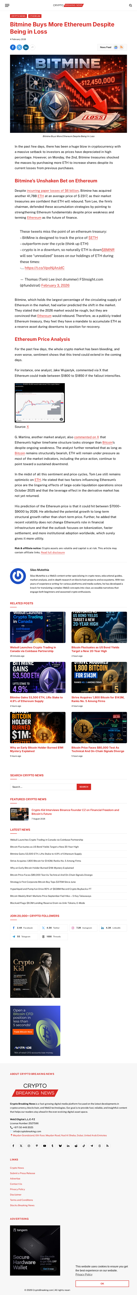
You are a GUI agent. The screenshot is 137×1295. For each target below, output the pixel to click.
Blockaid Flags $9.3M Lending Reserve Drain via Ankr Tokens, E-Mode (47, 903)
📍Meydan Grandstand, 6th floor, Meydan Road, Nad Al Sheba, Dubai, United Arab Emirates (58, 1135)
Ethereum (35, 16)
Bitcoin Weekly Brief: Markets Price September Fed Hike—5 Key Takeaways (50, 896)
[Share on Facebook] (13, 47)
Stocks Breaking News (22, 1205)
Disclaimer (15, 1194)
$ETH (93, 238)
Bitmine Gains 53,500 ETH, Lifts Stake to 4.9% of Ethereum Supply (36, 699)
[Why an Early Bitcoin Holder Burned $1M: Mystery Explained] (37, 727)
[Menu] (7, 5)
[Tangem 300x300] (35, 1274)
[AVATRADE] (35, 1055)
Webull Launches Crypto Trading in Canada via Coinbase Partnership (33, 649)
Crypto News (18, 16)
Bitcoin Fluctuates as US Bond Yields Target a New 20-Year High (95, 649)
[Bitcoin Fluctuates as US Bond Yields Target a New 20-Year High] (99, 627)
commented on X (86, 437)
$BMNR (108, 250)
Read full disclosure (53, 552)
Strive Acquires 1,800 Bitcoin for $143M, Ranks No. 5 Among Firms (98, 699)
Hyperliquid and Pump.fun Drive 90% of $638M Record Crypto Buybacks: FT (50, 889)
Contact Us (16, 1184)
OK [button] (102, 1283)
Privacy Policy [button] (84, 1274)
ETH (41, 196)
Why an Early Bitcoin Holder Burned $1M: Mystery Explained (37, 749)
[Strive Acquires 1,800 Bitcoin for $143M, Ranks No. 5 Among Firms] (99, 677)
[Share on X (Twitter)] (19, 47)
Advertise (15, 1178)
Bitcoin (107, 442)
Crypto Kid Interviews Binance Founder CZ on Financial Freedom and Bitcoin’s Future (75, 811)
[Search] (130, 5)
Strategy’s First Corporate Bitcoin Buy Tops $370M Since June (43, 882)
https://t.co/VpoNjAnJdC (44, 268)
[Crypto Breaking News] (68, 5)
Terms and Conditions (21, 1200)
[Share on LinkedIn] (26, 47)
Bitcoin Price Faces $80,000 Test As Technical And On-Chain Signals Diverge (98, 749)
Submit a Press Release (22, 1173)
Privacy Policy (17, 1189)
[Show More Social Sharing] (32, 47)
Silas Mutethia (39, 570)
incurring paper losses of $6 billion (53, 190)
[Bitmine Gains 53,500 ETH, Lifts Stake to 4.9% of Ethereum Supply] (37, 677)
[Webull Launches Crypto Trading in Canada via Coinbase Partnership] (37, 627)
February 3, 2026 (55, 285)
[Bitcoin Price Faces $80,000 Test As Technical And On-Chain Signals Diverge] (99, 727)
